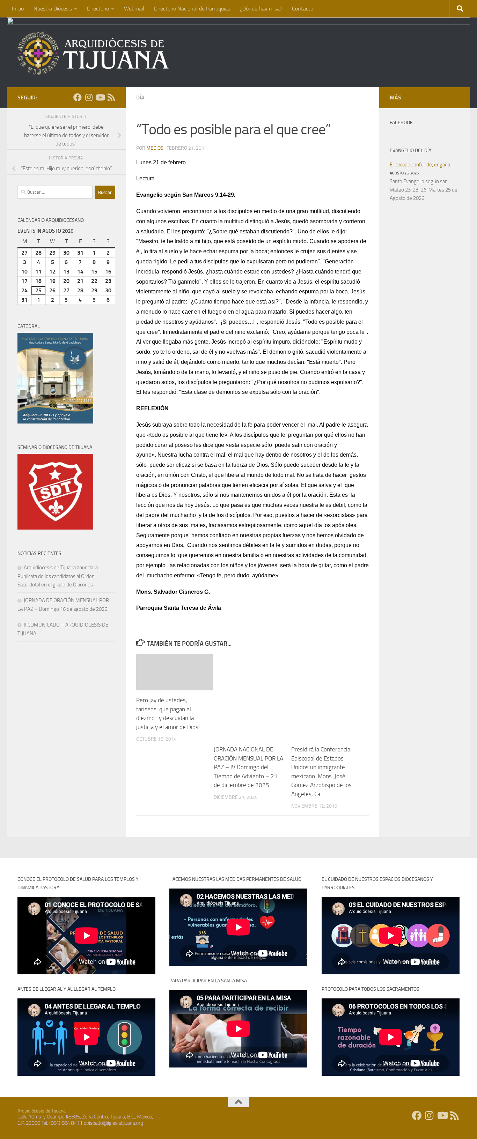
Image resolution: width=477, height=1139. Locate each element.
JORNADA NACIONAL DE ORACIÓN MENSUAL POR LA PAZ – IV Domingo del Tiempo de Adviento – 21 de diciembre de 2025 (248, 767)
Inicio (18, 8)
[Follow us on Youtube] (100, 97)
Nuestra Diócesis (53, 8)
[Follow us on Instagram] (89, 97)
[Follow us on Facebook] (77, 97)
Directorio (98, 8)
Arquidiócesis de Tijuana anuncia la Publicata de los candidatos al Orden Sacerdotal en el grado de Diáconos (57, 576)
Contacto (302, 8)
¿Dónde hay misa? (261, 8)
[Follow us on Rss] (111, 97)
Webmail (134, 8)
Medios (154, 148)
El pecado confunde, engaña (420, 165)
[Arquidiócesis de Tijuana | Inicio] (93, 53)
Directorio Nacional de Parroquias (192, 8)
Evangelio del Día (410, 150)
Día (140, 97)
